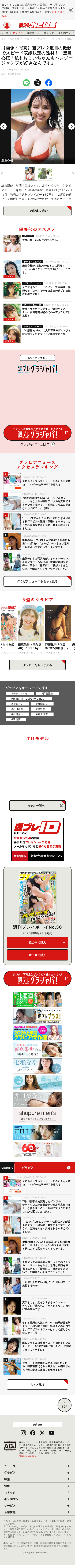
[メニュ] (69, 25)
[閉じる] (71, 10)
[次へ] (71, 126)
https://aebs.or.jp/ (29, 1456)
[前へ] (3, 126)
